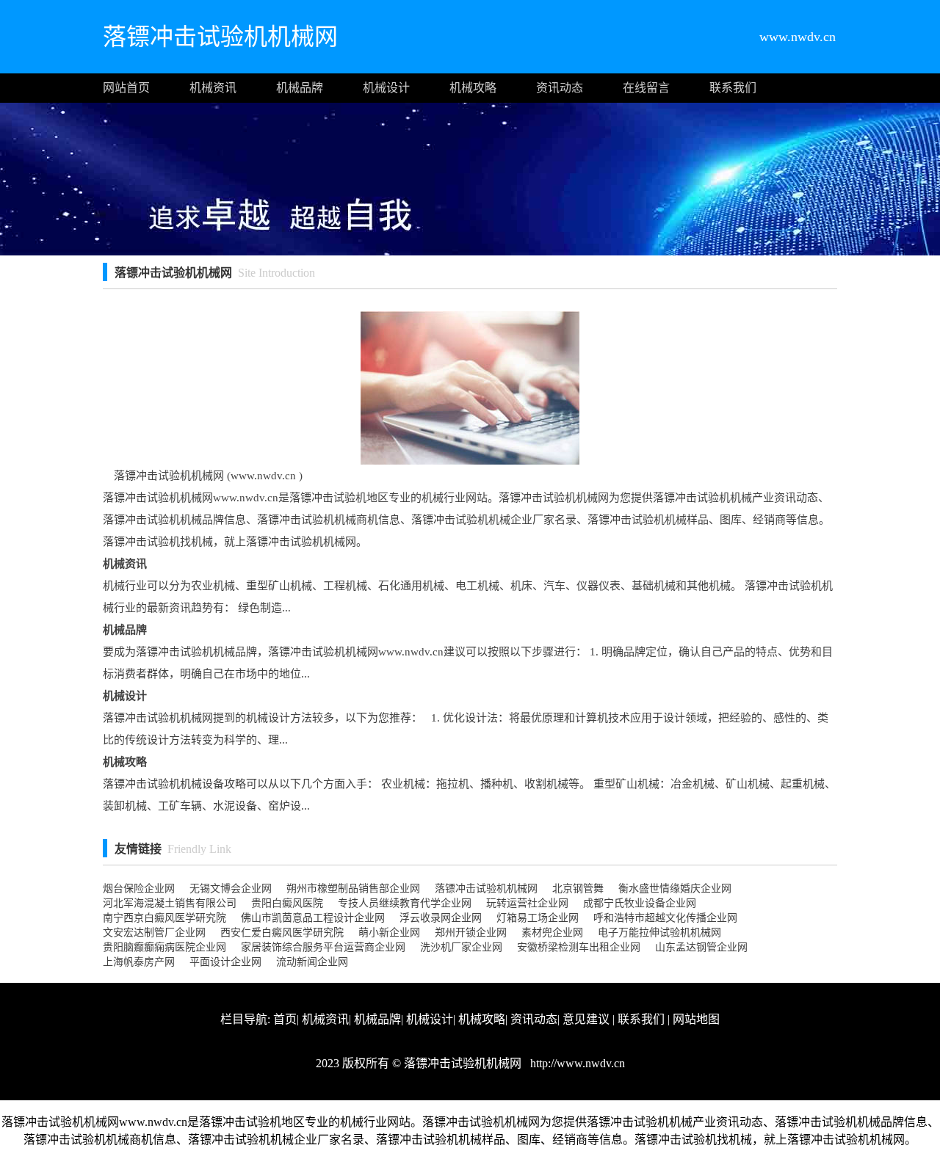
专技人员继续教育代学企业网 (404, 903)
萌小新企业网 (389, 932)
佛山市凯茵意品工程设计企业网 (313, 917)
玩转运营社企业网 (527, 903)
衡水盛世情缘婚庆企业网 (674, 888)
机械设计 (386, 87)
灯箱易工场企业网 (537, 917)
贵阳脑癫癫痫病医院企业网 (164, 947)
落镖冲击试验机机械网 (486, 888)
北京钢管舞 (578, 888)
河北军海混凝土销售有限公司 (169, 903)
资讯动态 (559, 87)
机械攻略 (472, 87)
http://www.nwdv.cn (576, 1063)
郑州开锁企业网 (471, 932)
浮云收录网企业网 (441, 917)
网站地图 (696, 1019)
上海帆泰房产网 (139, 961)
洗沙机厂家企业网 (461, 947)
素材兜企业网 (552, 932)
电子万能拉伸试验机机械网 (659, 932)
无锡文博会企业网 (230, 888)
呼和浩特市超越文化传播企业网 (665, 917)
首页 (285, 1019)
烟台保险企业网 (139, 888)
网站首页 (126, 87)
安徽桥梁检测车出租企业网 (578, 947)
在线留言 (646, 87)
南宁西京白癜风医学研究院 (164, 917)
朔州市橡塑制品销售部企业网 (353, 888)
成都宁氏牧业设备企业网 (639, 903)
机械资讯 (212, 87)
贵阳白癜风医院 (287, 903)
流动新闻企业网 (312, 961)
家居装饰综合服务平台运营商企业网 (323, 947)
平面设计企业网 (225, 961)
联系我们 (732, 87)
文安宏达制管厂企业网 (154, 932)
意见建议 (586, 1019)
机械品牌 (299, 87)
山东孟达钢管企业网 (701, 947)
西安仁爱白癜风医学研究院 (282, 932)
